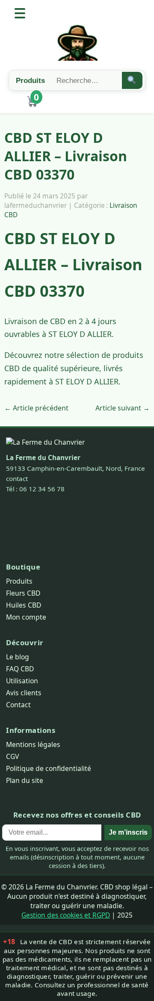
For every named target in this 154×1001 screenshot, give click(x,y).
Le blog (17, 656)
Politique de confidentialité (48, 768)
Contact (18, 704)
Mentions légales (33, 744)
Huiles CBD (23, 605)
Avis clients (23, 692)
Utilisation (22, 680)
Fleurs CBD (23, 593)
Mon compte (26, 617)
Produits (19, 581)
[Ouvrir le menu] (20, 13)
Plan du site (24, 780)
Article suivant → (122, 408)
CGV (12, 756)
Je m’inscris (128, 832)
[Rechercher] (132, 80)
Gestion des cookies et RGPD (65, 915)
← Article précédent (36, 408)
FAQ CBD (20, 668)
